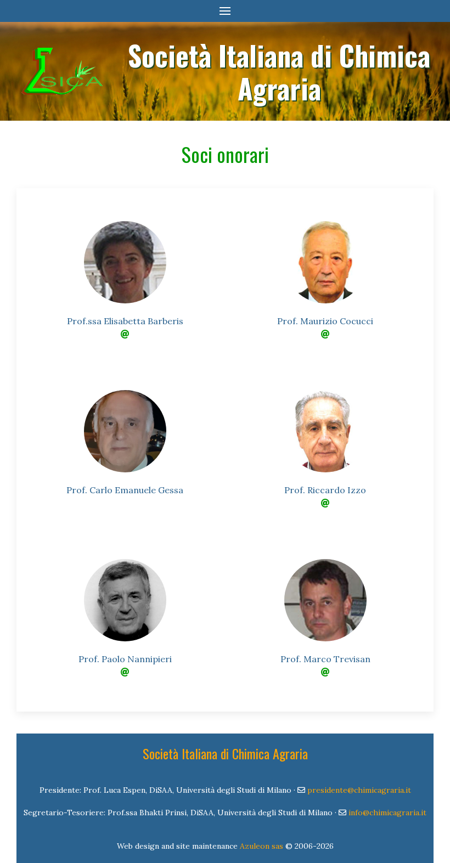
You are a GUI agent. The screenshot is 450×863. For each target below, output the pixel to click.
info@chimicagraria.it (387, 812)
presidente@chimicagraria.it (359, 790)
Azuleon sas (261, 846)
